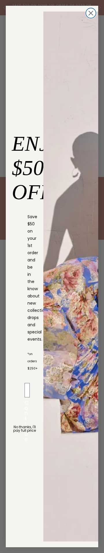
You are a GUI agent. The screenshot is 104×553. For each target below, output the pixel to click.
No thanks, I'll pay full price (24, 428)
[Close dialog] (91, 13)
